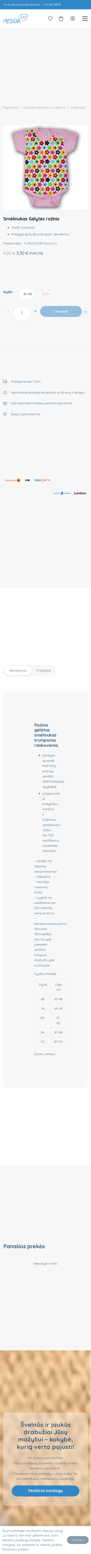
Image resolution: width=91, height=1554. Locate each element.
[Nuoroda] (50, 18)
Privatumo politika (15, 1549)
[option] (27, 294)
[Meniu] (85, 18)
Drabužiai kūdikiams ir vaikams (44, 107)
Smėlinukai (77, 107)
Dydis (7, 292)
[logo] (15, 18)
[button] (85, 312)
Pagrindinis (10, 107)
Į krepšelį (61, 311)
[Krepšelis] (61, 18)
